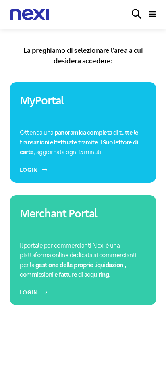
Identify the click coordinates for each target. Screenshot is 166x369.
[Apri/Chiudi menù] (152, 14)
